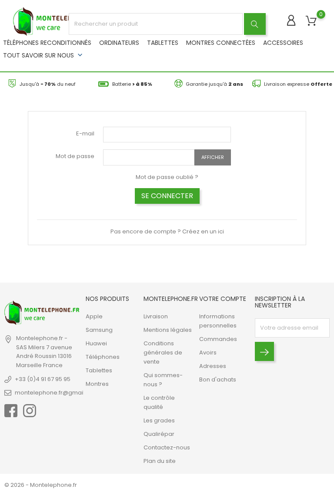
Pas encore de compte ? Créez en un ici (167, 231)
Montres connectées (220, 42)
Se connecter (167, 196)
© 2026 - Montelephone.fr (40, 485)
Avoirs (208, 352)
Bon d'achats (217, 379)
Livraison (156, 316)
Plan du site (160, 461)
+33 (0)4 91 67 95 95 (42, 379)
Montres (97, 384)
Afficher (212, 157)
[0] (311, 21)
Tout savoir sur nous (43, 55)
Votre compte (222, 298)
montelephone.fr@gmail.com (57, 392)
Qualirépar (159, 434)
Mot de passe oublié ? (167, 177)
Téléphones (103, 357)
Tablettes (162, 42)
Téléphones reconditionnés (47, 42)
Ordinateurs (119, 42)
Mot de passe (75, 156)
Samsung (99, 330)
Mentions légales (168, 330)
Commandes (218, 339)
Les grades (159, 420)
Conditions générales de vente (163, 352)
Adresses (212, 366)
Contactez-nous (167, 447)
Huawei (96, 343)
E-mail (85, 133)
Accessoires (283, 42)
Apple (94, 316)
